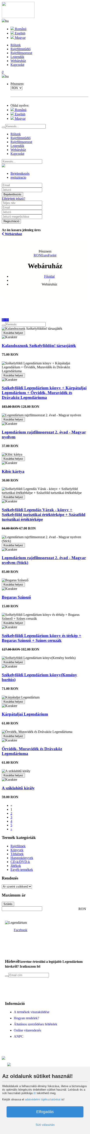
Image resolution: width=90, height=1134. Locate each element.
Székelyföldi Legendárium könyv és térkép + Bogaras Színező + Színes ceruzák (41, 638)
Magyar (20, 37)
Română (20, 29)
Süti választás (45, 1124)
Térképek (17, 854)
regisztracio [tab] (18, 177)
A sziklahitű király (18, 788)
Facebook (20, 930)
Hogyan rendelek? (26, 1018)
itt (34, 1093)
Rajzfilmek (18, 846)
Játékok (15, 866)
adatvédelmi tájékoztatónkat (43, 1099)
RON (37, 255)
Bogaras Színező (16, 597)
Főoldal (49, 276)
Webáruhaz (13, 234)
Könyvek (16, 850)
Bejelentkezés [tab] (19, 173)
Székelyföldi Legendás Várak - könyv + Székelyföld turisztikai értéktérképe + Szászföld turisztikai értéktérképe (43, 514)
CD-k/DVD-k (20, 862)
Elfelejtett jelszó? (13, 198)
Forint (52, 255)
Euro (44, 255)
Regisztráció (11, 221)
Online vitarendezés (27, 1030)
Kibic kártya (13, 471)
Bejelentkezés (12, 194)
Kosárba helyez (13, 333)
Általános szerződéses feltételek (35, 1024)
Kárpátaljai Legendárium (25, 714)
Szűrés (7, 904)
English (19, 33)
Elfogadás (45, 1112)
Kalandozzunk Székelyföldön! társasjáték (39, 345)
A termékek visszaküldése (31, 1012)
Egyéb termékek (21, 869)
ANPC (18, 1036)
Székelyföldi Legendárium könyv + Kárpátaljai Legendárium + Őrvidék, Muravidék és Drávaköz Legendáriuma (44, 393)
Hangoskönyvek (21, 858)
